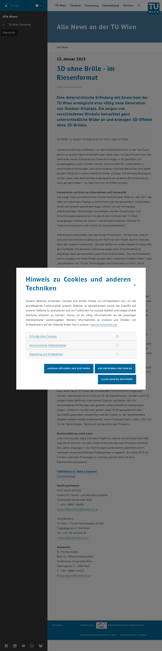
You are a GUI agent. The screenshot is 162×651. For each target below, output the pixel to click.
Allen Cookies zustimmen (117, 379)
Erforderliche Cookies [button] (43, 336)
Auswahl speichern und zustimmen (68, 368)
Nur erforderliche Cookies (115, 368)
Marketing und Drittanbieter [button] (46, 354)
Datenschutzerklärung (103, 324)
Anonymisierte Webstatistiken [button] (48, 345)
